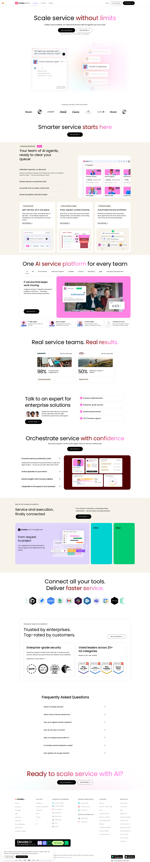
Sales (37, 813)
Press (100, 810)
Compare (123, 841)
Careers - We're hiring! (105, 806)
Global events (124, 820)
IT (36, 820)
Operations (39, 810)
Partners (43, 3)
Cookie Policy (25, 853)
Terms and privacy (62, 855)
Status (79, 855)
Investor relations (104, 831)
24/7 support (18, 827)
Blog (121, 810)
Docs (56, 823)
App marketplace (20, 824)
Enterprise (18, 817)
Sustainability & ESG (104, 820)
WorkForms (84, 822)
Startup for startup (125, 827)
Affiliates (101, 824)
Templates (18, 810)
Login (107, 3)
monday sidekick (59, 806)
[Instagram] (33, 859)
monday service (85, 806)
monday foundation (105, 827)
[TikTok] (38, 859)
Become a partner (104, 817)
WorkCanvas (84, 818)
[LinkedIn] (20, 859)
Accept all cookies (22, 856)
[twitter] (16, 860)
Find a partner (124, 834)
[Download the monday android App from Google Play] (117, 857)
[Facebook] (24, 859)
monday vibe (58, 809)
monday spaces (125, 824)
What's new (123, 813)
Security (54, 855)
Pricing (51, 3)
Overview (35, 3)
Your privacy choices (88, 855)
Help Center (123, 803)
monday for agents (20, 831)
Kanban (57, 826)
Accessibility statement (121, 861)
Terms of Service (33, 853)
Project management (42, 806)
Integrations (58, 813)
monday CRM (84, 803)
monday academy (125, 817)
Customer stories (104, 813)
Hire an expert (124, 838)
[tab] (43, 172)
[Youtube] (29, 859)
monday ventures (104, 834)
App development (125, 831)
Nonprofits (18, 821)
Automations (58, 816)
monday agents (59, 803)
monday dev (84, 810)
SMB (16, 814)
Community (123, 806)
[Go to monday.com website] (20, 800)
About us (101, 803)
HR (37, 824)
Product (38, 817)
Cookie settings (9, 856)
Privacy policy (73, 855)
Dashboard (58, 820)
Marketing (39, 803)
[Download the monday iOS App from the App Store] (130, 858)
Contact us (18, 807)
